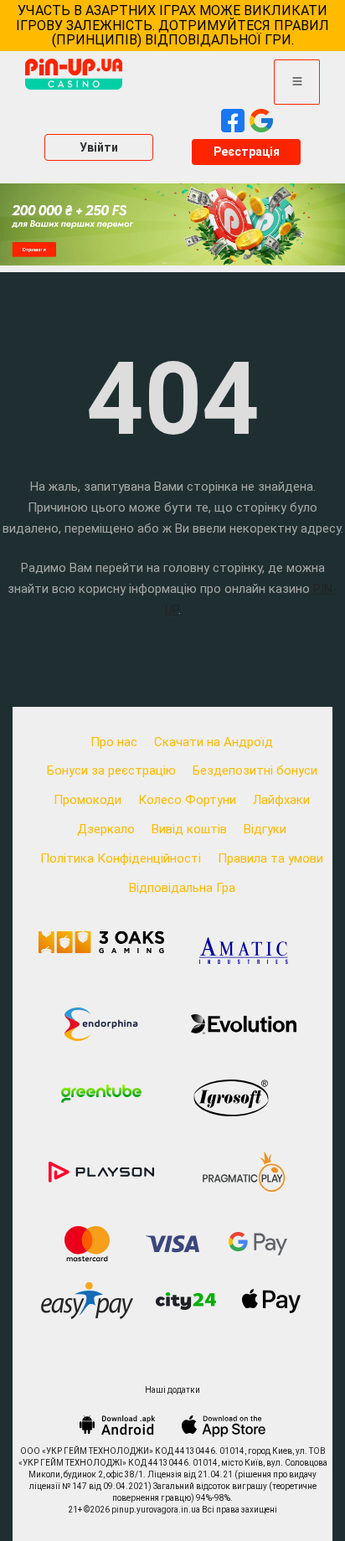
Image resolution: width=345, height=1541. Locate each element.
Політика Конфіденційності (120, 858)
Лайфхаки (281, 799)
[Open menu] (297, 82)
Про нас (113, 742)
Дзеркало (106, 829)
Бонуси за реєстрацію (111, 770)
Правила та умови (270, 858)
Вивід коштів (189, 829)
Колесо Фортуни (187, 799)
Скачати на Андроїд (213, 742)
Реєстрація (247, 151)
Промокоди (87, 799)
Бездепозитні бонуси (255, 770)
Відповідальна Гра (182, 887)
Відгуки (265, 829)
